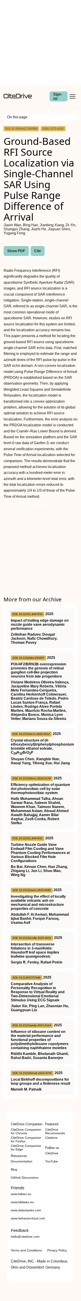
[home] (18, 97)
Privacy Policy (57, 1250)
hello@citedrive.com (25, 1236)
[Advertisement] (40, 42)
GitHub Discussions (24, 1177)
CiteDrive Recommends (55, 1131)
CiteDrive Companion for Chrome (26, 1131)
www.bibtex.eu (21, 1194)
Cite (37, 251)
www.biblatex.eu (22, 1202)
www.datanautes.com (26, 1210)
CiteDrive (51, 1153)
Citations (51, 1137)
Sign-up (57, 96)
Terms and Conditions (26, 1250)
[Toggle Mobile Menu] (72, 96)
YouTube (51, 1161)
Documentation (21, 1161)
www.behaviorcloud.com (28, 1218)
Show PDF (16, 251)
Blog (14, 1169)
